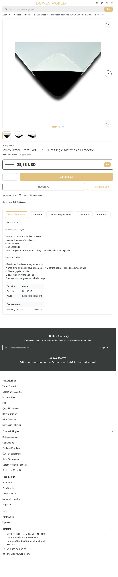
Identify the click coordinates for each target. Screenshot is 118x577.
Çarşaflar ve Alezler (12, 392)
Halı (4, 403)
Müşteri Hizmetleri (11, 499)
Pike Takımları (9, 419)
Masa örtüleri (9, 397)
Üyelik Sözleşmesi (11, 453)
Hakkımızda (8, 442)
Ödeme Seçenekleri (60, 214)
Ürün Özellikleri (16, 214)
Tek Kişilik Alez (39, 15)
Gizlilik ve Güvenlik (11, 470)
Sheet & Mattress (22, 15)
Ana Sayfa (7, 15)
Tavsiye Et (83, 214)
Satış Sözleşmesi (10, 459)
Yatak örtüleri (9, 386)
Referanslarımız (10, 437)
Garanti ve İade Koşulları (14, 464)
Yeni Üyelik (8, 516)
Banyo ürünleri (9, 414)
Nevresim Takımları (12, 425)
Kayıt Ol (104, 347)
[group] (58, 74)
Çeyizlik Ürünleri (10, 408)
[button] (54, 127)
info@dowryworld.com (18, 554)
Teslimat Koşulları (11, 448)
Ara (108, 9)
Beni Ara (101, 214)
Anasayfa (7, 482)
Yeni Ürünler (8, 488)
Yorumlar (37, 214)
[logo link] (51, 3)
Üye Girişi (7, 522)
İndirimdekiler (9, 493)
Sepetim (6, 504)
